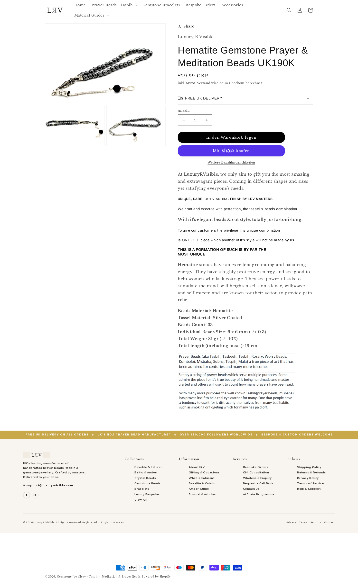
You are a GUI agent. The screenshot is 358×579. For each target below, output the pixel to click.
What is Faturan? (202, 478)
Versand (203, 83)
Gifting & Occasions (204, 472)
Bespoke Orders (256, 467)
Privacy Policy (308, 478)
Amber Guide (199, 488)
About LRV (197, 467)
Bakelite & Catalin (202, 483)
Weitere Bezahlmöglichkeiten (231, 162)
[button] (114, 5)
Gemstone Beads (147, 483)
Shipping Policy (309, 467)
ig (35, 495)
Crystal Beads (145, 478)
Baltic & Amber (145, 472)
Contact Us (251, 488)
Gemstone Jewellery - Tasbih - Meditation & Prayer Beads (99, 576)
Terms (303, 522)
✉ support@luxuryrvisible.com (48, 485)
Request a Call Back (258, 483)
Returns (316, 522)
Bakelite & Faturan (148, 467)
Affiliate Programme (258, 494)
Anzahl (183, 111)
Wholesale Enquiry (257, 478)
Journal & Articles (202, 494)
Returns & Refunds (311, 472)
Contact (329, 522)
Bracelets (141, 488)
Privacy (291, 522)
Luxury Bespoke (146, 494)
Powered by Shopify (156, 576)
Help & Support (308, 488)
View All (140, 499)
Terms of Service (310, 483)
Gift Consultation (256, 472)
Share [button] (188, 26)
